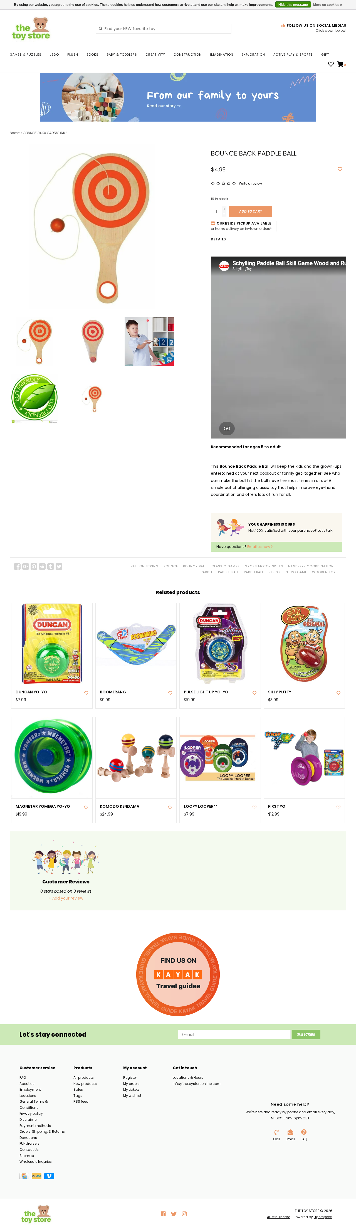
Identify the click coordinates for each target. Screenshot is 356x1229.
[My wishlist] (331, 65)
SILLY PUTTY (279, 692)
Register (130, 1077)
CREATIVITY (155, 54)
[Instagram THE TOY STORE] (184, 1214)
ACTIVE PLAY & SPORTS (293, 54)
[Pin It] (34, 566)
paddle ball (228, 572)
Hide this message (293, 5)
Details (218, 239)
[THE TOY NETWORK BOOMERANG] (136, 643)
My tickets (131, 1089)
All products (83, 1077)
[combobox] (163, 29)
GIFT (325, 54)
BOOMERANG (113, 692)
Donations (28, 1137)
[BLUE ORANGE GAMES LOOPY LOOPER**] (220, 757)
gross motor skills (264, 566)
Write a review (250, 183)
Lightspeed (323, 1217)
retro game (296, 572)
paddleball (254, 572)
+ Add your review (66, 898)
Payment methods (35, 1125)
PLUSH (72, 54)
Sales (78, 1089)
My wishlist (132, 1095)
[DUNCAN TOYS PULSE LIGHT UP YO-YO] (220, 643)
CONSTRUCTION (188, 54)
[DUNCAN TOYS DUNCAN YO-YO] (51, 643)
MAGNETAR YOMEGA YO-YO (43, 806)
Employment (30, 1089)
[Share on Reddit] (42, 566)
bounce (171, 566)
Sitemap (26, 1155)
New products (85, 1083)
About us (26, 1083)
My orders (131, 1083)
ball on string (145, 566)
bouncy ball (194, 566)
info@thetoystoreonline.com (197, 1083)
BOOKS (92, 54)
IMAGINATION (221, 54)
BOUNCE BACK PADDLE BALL (45, 132)
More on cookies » (327, 5)
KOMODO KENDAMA (119, 806)
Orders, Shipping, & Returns (42, 1131)
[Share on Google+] (25, 566)
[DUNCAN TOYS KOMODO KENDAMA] (136, 757)
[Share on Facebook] (17, 566)
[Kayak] (178, 974)
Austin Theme (278, 1217)
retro (274, 572)
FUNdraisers (29, 1143)
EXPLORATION (253, 54)
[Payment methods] (25, 1177)
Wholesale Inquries (35, 1161)
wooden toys (325, 572)
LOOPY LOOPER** (200, 806)
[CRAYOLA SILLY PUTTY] (304, 643)
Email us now (259, 546)
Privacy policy (31, 1113)
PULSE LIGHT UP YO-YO (206, 692)
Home (14, 132)
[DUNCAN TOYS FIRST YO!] (304, 757)
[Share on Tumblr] (50, 566)
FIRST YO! (277, 806)
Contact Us (29, 1149)
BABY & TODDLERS (122, 54)
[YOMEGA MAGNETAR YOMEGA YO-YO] (51, 757)
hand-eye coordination (311, 566)
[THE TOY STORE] (49, 28)
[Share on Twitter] (59, 566)
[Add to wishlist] (340, 169)
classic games (225, 566)
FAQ (22, 1077)
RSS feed (80, 1101)
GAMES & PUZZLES (25, 54)
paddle (207, 572)
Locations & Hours (188, 1077)
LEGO (54, 54)
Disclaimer (28, 1119)
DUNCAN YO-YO (31, 692)
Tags (77, 1095)
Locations (27, 1095)
